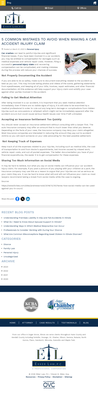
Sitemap (68, 377)
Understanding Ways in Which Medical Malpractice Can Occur (34, 226)
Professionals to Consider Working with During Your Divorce (33, 230)
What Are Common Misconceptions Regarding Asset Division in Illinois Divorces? (43, 234)
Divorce (7, 244)
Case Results (47, 322)
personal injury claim (23, 64)
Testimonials (69, 322)
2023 (5, 267)
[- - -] (3, 3)
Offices (83, 8)
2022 (5, 271)
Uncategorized (11, 256)
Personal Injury (33, 49)
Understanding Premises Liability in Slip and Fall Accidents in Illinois (37, 218)
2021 (5, 275)
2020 (5, 279)
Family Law (9, 248)
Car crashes (8, 53)
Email (50, 8)
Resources (30, 377)
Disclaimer (57, 377)
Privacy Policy (44, 377)
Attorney (27, 322)
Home (13, 322)
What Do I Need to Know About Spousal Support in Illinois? (33, 222)
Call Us (17, 8)
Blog (86, 322)
